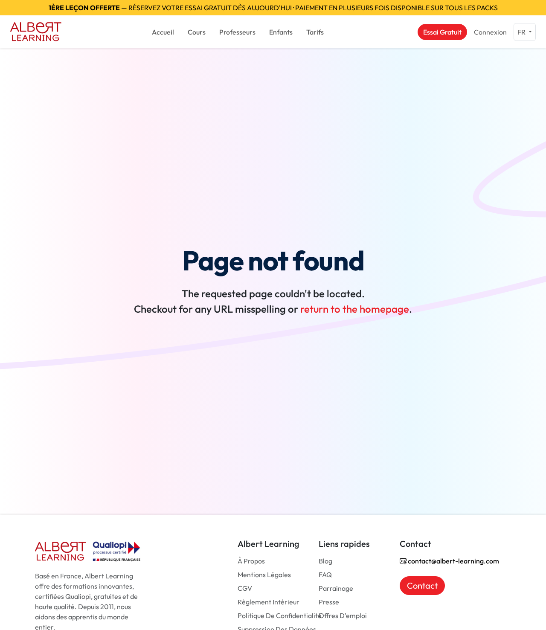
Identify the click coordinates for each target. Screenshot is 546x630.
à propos (251, 561)
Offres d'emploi (343, 615)
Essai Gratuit (442, 32)
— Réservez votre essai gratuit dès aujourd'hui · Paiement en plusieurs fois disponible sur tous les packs (273, 7)
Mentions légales (264, 574)
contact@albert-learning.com (453, 561)
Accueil (163, 32)
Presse (329, 602)
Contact (422, 585)
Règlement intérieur (268, 602)
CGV (245, 588)
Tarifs (315, 32)
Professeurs (237, 32)
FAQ (325, 574)
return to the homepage (354, 308)
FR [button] (522, 32)
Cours (197, 32)
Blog (325, 561)
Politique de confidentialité (280, 615)
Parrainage (336, 588)
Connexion (490, 32)
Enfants (281, 32)
